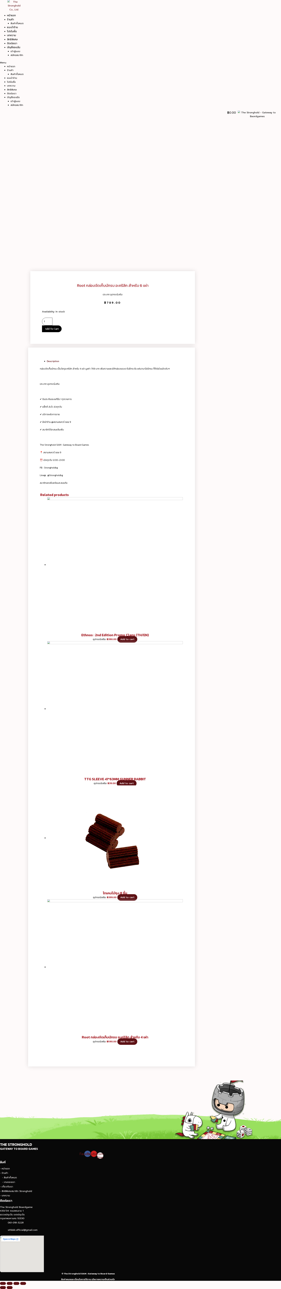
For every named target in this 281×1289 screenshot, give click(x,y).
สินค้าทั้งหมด (17, 23)
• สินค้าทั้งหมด (9, 1177)
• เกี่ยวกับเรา (6, 1186)
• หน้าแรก (5, 1168)
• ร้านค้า (4, 1173)
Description (53, 361)
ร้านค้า (10, 19)
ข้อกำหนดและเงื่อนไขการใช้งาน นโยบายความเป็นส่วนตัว (88, 1279)
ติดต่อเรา (12, 43)
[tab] (115, 361)
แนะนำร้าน (12, 27)
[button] (126, 63)
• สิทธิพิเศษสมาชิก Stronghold (16, 1191)
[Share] (10, 1283)
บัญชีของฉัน (13, 47)
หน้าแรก (11, 15)
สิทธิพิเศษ (12, 39)
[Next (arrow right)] (10, 1287)
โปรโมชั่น (12, 31)
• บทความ (5, 1195)
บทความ (11, 35)
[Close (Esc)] (3, 1283)
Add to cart (52, 328)
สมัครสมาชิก (17, 55)
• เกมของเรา (8, 1182)
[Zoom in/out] (23, 1283)
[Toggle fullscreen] (16, 1283)
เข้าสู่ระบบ (15, 51)
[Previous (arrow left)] (3, 1287)
